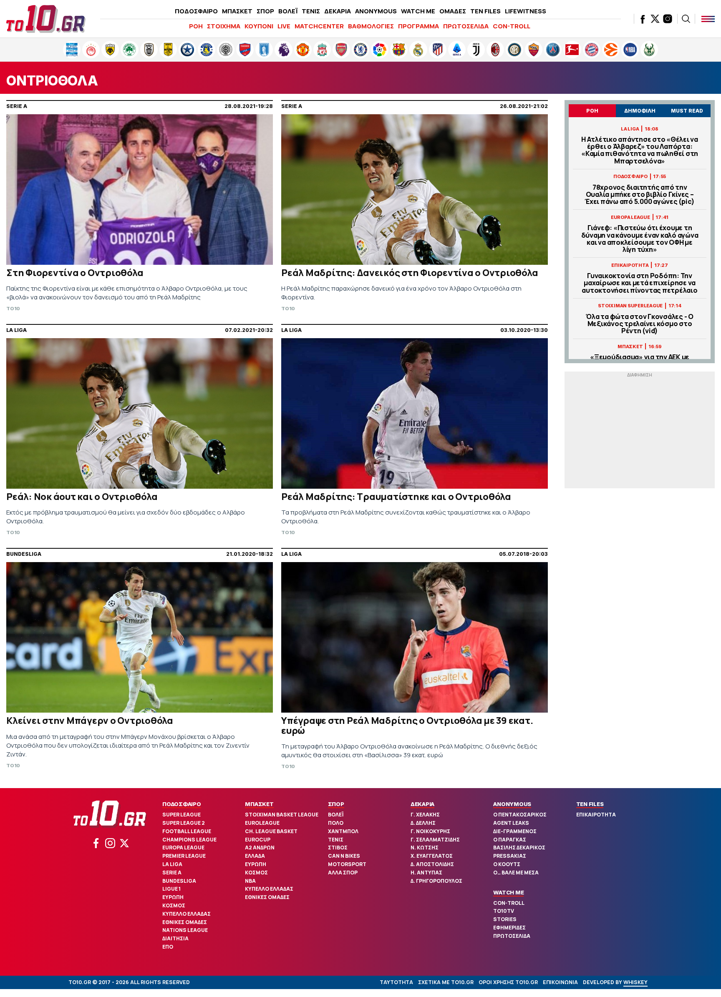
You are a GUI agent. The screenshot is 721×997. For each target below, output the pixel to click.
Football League (186, 831)
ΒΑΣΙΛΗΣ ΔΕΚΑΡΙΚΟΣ (519, 847)
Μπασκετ (259, 804)
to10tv (503, 910)
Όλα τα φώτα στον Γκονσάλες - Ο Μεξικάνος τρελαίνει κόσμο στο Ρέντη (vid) (639, 324)
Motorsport (347, 864)
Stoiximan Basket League (281, 814)
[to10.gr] (46, 18)
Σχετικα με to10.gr (446, 982)
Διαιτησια (175, 938)
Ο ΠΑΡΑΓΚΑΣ (509, 839)
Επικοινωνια (560, 982)
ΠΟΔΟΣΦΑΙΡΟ (196, 11)
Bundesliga (179, 880)
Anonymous (512, 804)
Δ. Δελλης (423, 822)
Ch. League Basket (271, 831)
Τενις (335, 839)
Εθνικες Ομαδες (184, 922)
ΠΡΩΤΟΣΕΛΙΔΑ (466, 26)
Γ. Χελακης (425, 814)
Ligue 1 (171, 888)
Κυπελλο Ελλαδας (186, 913)
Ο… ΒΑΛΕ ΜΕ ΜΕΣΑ (516, 872)
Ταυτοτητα (396, 982)
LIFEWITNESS (525, 11)
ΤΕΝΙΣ (311, 11)
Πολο (335, 822)
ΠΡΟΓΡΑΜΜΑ (418, 26)
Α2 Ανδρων (260, 847)
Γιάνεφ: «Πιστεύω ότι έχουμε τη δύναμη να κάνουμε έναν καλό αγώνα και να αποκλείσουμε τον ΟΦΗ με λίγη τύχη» (639, 238)
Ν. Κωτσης (425, 847)
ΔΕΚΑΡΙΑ (337, 11)
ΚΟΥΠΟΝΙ (259, 26)
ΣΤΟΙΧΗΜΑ (223, 26)
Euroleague (262, 822)
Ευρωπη (173, 897)
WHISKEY (635, 982)
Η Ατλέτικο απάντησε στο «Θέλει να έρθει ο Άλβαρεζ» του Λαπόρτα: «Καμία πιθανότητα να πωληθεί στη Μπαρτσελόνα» (639, 150)
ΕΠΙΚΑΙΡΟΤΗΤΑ (596, 814)
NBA (250, 880)
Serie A (172, 872)
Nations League (185, 930)
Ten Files (590, 804)
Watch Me (508, 892)
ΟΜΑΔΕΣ (452, 11)
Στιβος (338, 847)
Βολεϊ (335, 814)
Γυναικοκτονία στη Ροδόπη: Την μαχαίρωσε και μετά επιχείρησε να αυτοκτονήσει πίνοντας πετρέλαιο (639, 283)
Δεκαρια (422, 804)
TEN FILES (485, 11)
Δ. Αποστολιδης (432, 864)
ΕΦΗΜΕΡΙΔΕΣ (509, 927)
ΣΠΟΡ (265, 11)
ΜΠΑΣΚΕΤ (237, 11)
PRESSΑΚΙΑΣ (509, 855)
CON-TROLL (511, 26)
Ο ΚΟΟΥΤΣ (506, 864)
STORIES (505, 919)
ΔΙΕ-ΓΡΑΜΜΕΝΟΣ (515, 831)
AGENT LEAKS (511, 822)
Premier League (184, 855)
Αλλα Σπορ (343, 872)
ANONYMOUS (376, 11)
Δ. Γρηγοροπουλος (436, 880)
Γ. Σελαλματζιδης (435, 839)
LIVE (283, 26)
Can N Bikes (344, 855)
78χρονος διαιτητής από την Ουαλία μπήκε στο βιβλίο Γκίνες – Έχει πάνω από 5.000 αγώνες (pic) (640, 195)
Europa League (183, 847)
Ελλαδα (255, 855)
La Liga (172, 864)
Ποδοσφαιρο (181, 804)
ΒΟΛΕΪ (287, 11)
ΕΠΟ (167, 946)
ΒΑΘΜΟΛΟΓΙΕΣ (371, 26)
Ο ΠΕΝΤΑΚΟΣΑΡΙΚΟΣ (520, 814)
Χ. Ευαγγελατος (432, 855)
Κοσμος (173, 905)
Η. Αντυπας (426, 872)
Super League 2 (183, 822)
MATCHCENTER (319, 26)
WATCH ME (418, 11)
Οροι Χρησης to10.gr (508, 982)
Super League (181, 814)
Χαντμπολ (343, 831)
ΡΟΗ (196, 26)
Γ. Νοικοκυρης (430, 831)
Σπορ (336, 804)
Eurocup (257, 839)
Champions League (189, 839)
